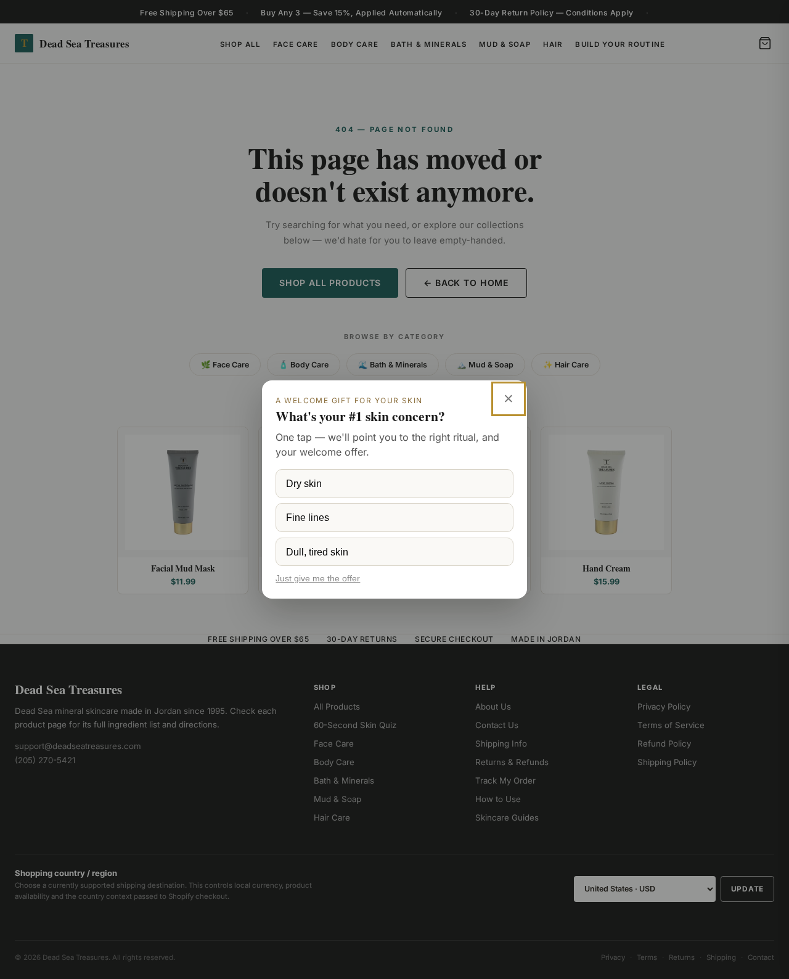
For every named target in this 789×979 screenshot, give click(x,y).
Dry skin (304, 483)
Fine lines (307, 517)
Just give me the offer (318, 578)
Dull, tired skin (317, 551)
